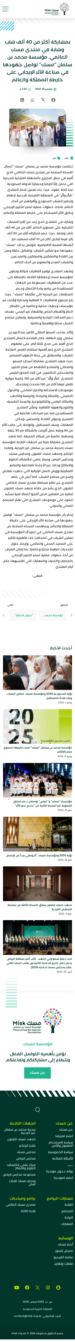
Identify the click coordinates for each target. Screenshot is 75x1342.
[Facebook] (27, 1287)
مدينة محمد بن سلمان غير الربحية (20, 1131)
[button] (5, 9)
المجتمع (67, 1211)
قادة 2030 (28, 1211)
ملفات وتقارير (63, 1263)
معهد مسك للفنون (21, 1139)
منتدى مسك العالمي (21, 1204)
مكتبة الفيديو (63, 1257)
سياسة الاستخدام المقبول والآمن (61, 1144)
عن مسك (66, 1129)
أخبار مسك (65, 1244)
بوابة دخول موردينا (59, 1171)
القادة (69, 1204)
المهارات (67, 1224)
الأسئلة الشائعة (62, 1158)
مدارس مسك (26, 1152)
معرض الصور (64, 1251)
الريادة (69, 1217)
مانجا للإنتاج (27, 1145)
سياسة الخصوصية (60, 1152)
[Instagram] (48, 1287)
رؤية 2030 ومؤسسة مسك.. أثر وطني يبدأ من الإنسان (39, 855)
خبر (54, 158)
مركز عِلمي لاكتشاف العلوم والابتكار (21, 1167)
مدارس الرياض (26, 1158)
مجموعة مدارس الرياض (19, 1174)
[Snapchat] (58, 1287)
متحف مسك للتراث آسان (22, 1183)
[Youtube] (16, 1287)
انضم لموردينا (63, 1178)
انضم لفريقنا (64, 1136)
